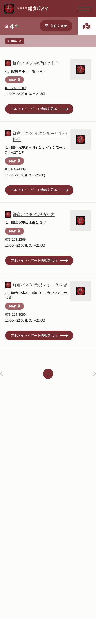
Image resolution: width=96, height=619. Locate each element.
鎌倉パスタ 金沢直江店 (34, 214)
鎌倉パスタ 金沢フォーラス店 (40, 285)
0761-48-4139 (15, 169)
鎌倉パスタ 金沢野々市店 (36, 63)
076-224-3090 (15, 314)
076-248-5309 (15, 87)
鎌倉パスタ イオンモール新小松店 (40, 136)
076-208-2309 (15, 239)
